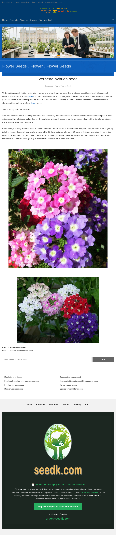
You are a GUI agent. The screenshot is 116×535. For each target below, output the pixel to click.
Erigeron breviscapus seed (70, 377)
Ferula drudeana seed (68, 385)
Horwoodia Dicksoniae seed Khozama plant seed (79, 381)
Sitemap (43, 20)
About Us (24, 20)
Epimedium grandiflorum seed (71, 389)
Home (5, 20)
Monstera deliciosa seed (13, 389)
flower (33, 103)
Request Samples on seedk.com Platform (58, 506)
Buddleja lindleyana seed (14, 385)
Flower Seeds (14, 66)
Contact (33, 20)
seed (30, 96)
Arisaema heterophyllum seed (20, 351)
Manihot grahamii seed (13, 377)
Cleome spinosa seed (17, 347)
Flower (37, 66)
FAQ (50, 20)
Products (14, 20)
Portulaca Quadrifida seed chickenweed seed (21, 381)
